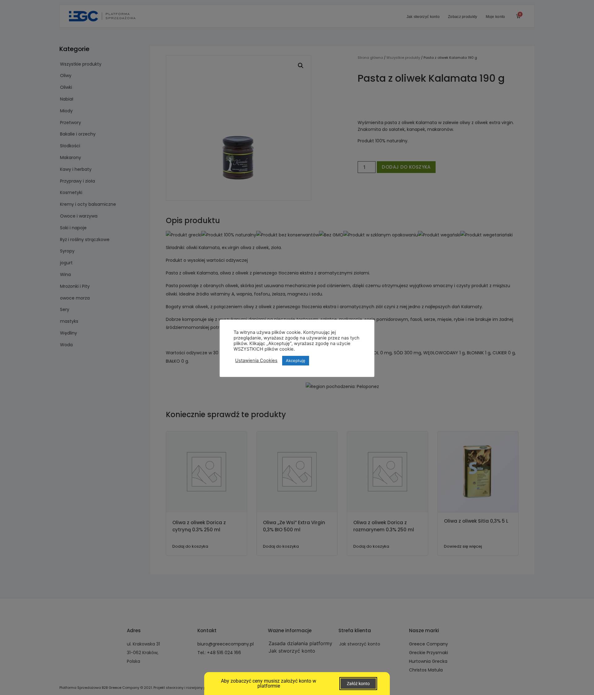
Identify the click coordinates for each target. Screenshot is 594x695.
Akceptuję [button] (295, 360)
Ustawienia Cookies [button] (256, 360)
